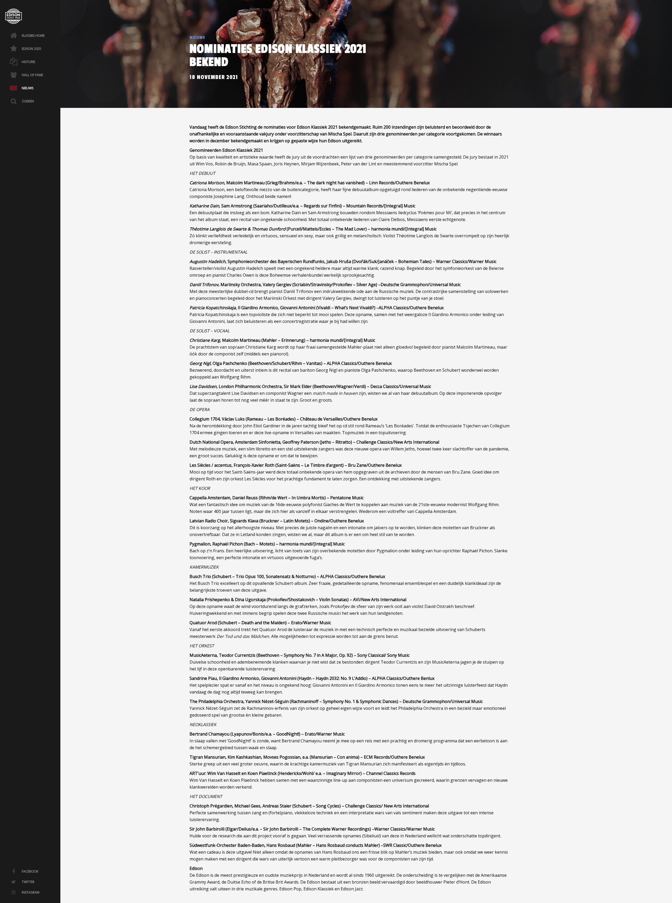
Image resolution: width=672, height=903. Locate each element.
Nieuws (197, 37)
